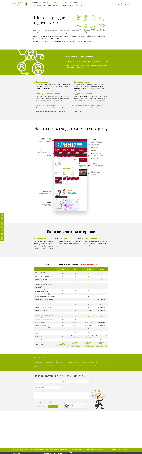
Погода (49, 5)
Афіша (33, 5)
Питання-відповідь (78, 5)
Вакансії (44, 5)
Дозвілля (38, 5)
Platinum (101, 269)
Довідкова (70, 5)
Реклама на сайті (61, 3)
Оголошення (77, 3)
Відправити (52, 407)
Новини (36, 3)
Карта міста (63, 5)
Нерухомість (56, 5)
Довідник (46, 3)
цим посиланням (90, 264)
